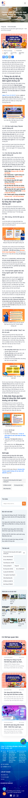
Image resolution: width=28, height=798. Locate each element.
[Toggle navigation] (25, 3)
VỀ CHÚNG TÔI (4, 774)
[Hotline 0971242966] (4, 793)
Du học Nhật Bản (8, 559)
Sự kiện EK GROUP (8, 571)
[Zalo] (11, 795)
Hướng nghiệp (7, 565)
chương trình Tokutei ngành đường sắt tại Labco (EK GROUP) (13, 471)
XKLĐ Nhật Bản (21, 53)
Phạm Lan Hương (8, 50)
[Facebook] (17, 795)
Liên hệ (2, 779)
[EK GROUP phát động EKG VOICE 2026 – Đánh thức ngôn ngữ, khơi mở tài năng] (14, 712)
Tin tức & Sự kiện (11, 26)
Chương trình (6, 53)
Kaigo (17, 565)
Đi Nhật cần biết (7, 485)
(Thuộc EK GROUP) (9, 95)
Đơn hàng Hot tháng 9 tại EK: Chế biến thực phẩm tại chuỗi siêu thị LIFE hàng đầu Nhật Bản (13, 516)
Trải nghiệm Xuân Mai (9, 575)
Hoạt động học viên (8, 562)
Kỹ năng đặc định (18, 485)
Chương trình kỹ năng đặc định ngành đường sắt (12, 481)
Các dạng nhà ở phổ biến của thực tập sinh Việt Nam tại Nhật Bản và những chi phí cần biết (13, 523)
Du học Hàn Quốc (8, 556)
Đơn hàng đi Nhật (8, 584)
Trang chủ (3, 26)
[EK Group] (3, 3)
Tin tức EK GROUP (8, 657)
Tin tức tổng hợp (13, 53)
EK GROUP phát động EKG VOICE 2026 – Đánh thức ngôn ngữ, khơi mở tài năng (14, 727)
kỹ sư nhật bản (20, 568)
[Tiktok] (14, 795)
